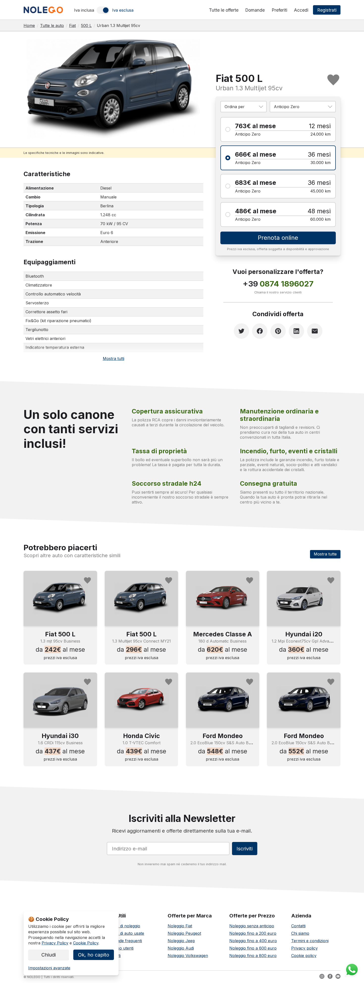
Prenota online (278, 237)
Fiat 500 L (60, 634)
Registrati (327, 10)
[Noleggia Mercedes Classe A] (223, 598)
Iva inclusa (84, 10)
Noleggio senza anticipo (251, 925)
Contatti (298, 925)
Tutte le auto (52, 25)
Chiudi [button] (48, 955)
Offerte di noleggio (123, 925)
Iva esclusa (122, 10)
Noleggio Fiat (180, 925)
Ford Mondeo (223, 736)
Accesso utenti (119, 948)
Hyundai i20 (303, 634)
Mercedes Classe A (222, 634)
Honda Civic (141, 736)
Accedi (301, 10)
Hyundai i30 (60, 736)
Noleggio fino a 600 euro (253, 948)
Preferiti (279, 10)
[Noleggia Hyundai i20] (303, 598)
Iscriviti (244, 849)
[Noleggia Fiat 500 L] (60, 598)
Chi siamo (300, 933)
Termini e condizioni (310, 940)
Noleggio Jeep (181, 940)
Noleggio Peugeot (184, 933)
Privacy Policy (55, 942)
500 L (86, 25)
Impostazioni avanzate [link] (49, 967)
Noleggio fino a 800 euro (253, 955)
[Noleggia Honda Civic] (141, 699)
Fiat (72, 25)
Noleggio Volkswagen (188, 955)
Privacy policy (304, 948)
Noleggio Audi (181, 948)
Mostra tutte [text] (325, 553)
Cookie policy (303, 955)
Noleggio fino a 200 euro (252, 933)
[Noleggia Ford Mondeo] (223, 699)
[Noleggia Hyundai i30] (60, 699)
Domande (255, 10)
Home (29, 25)
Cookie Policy (85, 942)
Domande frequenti (124, 940)
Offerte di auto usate (125, 933)
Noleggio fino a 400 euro (253, 940)
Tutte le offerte (223, 10)
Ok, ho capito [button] (93, 955)
